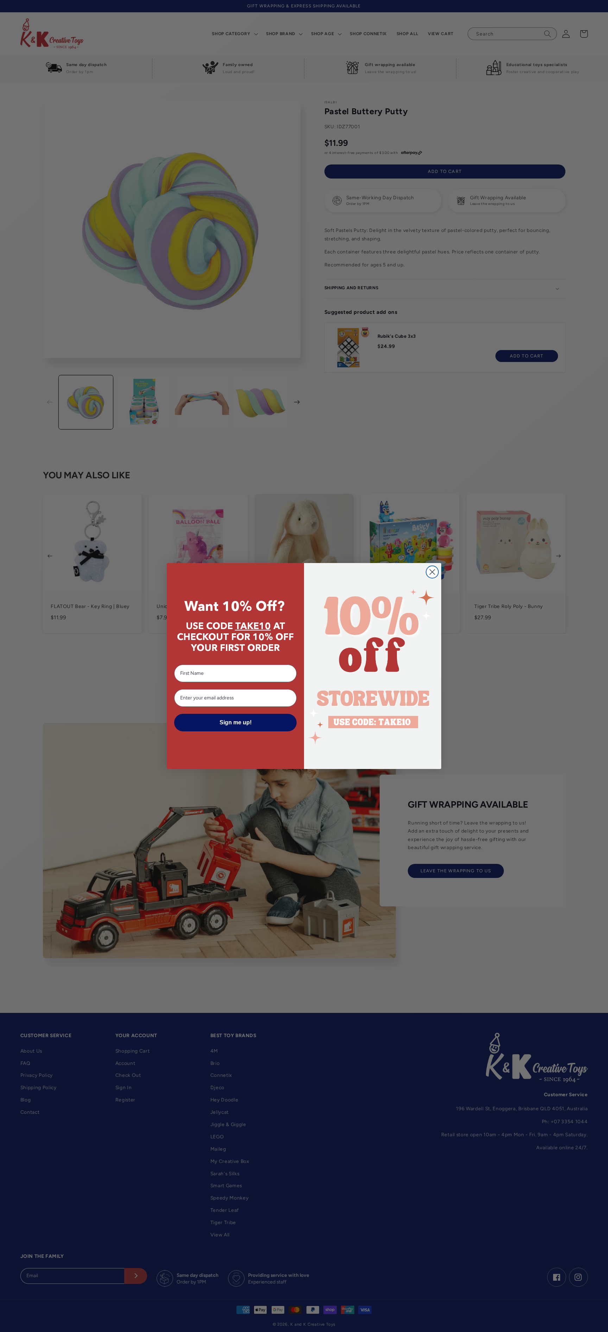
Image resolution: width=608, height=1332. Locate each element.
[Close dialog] (432, 572)
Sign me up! (236, 722)
